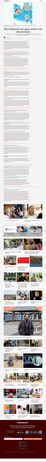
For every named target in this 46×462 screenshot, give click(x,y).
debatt (16, 203)
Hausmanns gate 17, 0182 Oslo (24, 445)
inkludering (23, 203)
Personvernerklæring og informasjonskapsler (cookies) (23, 447)
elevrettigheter (10, 203)
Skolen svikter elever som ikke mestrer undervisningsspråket (16, 131)
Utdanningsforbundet (24, 444)
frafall (14, 203)
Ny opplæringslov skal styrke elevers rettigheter (13, 57)
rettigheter (5, 203)
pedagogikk (19, 203)
